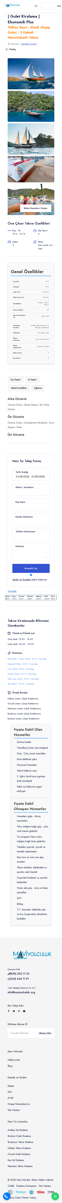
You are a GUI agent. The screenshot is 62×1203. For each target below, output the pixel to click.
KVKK (10, 1098)
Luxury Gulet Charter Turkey (22, 1197)
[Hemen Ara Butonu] (7, 1196)
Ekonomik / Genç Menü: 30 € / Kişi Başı (27, 659)
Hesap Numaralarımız (19, 1104)
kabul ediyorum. (30, 579)
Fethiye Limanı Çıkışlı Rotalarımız (23, 698)
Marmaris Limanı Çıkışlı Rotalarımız (24, 708)
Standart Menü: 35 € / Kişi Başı (23, 664)
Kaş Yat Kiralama (16, 1160)
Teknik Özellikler (19, 388)
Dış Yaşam (15, 379)
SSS (10, 1092)
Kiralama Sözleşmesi (26, 1186)
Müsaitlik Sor (31, 568)
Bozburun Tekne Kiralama (20, 1142)
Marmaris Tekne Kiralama (20, 1166)
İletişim (11, 1086)
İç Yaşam (32, 379)
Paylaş (12, 49)
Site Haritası (14, 1110)
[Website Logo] (12, 5)
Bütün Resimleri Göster (36, 208)
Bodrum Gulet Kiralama (19, 1136)
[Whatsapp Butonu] (55, 1196)
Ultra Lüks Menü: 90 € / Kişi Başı (23, 679)
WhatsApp (55, 1196)
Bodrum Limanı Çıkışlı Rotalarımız (23, 718)
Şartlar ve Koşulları (21, 579)
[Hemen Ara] (7, 1196)
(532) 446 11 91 (19, 979)
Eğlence (38, 388)
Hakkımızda (14, 1060)
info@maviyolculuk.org (21, 992)
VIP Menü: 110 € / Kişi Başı (21, 684)
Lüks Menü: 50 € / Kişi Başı (21, 669)
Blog (10, 1066)
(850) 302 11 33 (19, 974)
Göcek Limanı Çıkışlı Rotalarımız (23, 703)
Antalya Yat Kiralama (18, 1130)
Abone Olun (45, 1033)
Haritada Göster (29, 44)
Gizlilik (11, 1186)
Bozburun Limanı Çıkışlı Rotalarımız (24, 713)
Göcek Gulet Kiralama (19, 1154)
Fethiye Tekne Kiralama (19, 1148)
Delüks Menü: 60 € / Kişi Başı (22, 674)
